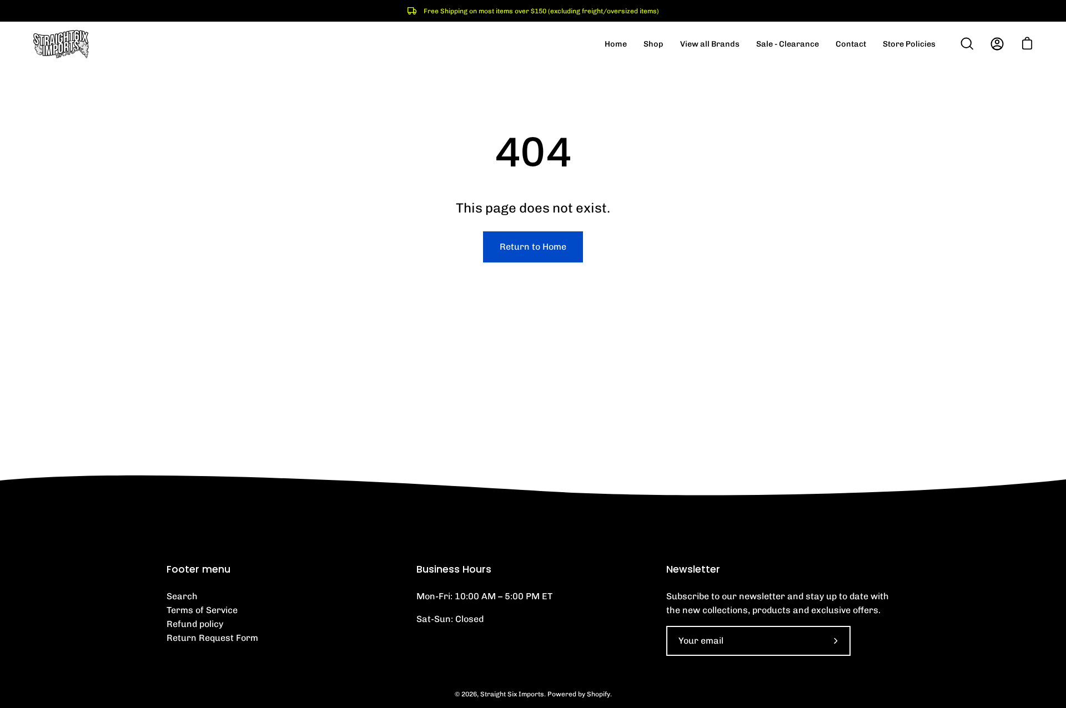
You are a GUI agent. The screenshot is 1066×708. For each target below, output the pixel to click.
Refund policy (195, 624)
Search (182, 596)
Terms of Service (202, 610)
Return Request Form (212, 638)
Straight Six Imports (512, 694)
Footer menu (198, 569)
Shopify (598, 694)
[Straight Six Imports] (61, 44)
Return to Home (533, 246)
